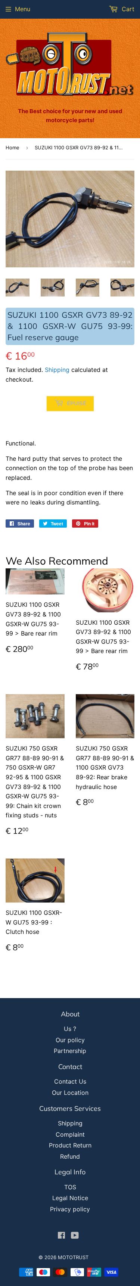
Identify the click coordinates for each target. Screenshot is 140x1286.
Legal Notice (70, 1198)
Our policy (70, 1040)
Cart (127, 9)
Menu (22, 9)
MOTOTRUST (73, 1257)
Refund (70, 1156)
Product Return (70, 1145)
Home (12, 147)
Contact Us (70, 1081)
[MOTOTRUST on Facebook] (61, 1236)
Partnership (70, 1050)
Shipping (57, 369)
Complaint (70, 1134)
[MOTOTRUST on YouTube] (75, 1236)
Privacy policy (70, 1209)
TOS (70, 1187)
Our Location (70, 1092)
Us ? (70, 1028)
